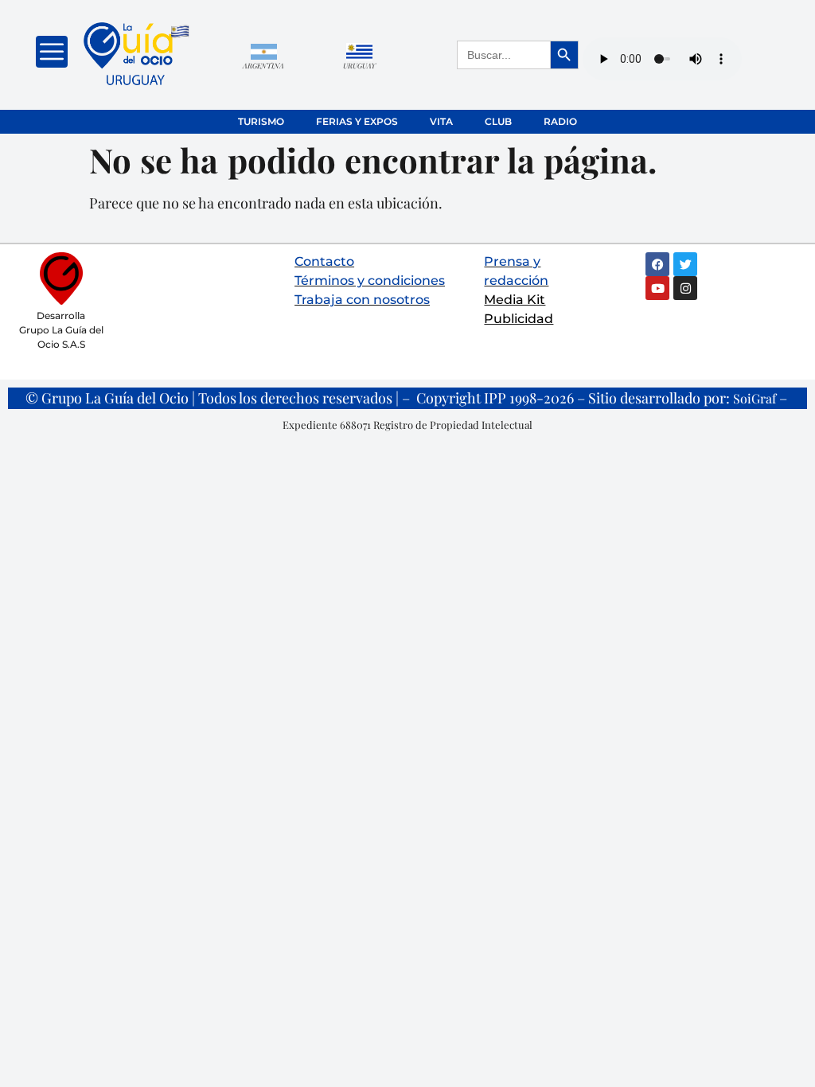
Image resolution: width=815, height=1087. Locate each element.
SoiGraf (754, 398)
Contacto (324, 261)
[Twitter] (685, 264)
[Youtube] (657, 288)
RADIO (560, 121)
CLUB (498, 121)
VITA (441, 121)
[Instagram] (685, 288)
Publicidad (518, 318)
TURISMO (261, 121)
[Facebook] (657, 264)
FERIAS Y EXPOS (357, 121)
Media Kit (514, 299)
